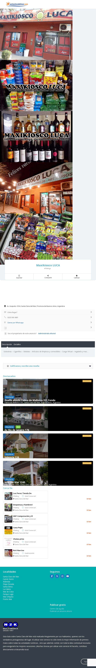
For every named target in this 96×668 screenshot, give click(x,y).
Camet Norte (8, 579)
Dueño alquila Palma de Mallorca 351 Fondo (29, 400)
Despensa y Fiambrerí (22, 505)
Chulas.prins (18, 539)
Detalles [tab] (17, 344)
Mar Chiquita (8, 596)
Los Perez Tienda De (22, 493)
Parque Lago (8, 594)
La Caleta (7, 589)
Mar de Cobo (8, 591)
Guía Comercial (30, 496)
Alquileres (9, 397)
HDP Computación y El (23, 516)
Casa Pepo (17, 527)
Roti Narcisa (18, 550)
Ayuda (87, 661)
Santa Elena (7, 586)
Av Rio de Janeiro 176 (16, 430)
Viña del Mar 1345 (14, 482)
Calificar (77, 278)
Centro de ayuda (57, 609)
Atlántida (6, 581)
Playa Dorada (8, 584)
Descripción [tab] (7, 344)
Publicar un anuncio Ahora (61, 611)
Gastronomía (29, 553)
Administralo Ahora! (47, 333)
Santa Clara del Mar (21, 499)
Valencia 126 (11, 457)
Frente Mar (7, 599)
